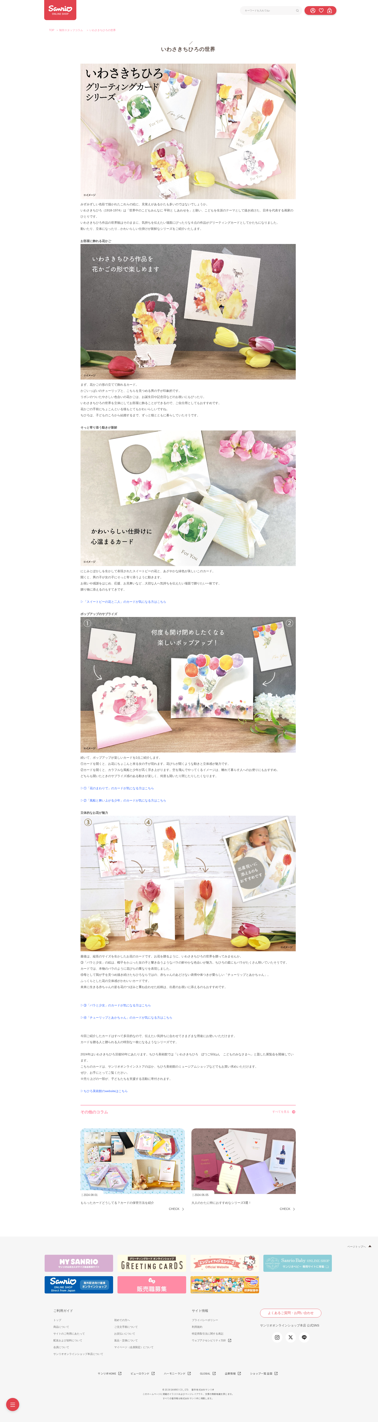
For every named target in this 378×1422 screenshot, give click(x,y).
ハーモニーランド (175, 1373)
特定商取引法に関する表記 (207, 1333)
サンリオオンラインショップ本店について (78, 1354)
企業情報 (230, 1373)
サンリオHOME (107, 1373)
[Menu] (12, 1404)
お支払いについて (124, 1333)
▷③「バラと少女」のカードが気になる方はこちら (115, 1005)
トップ (57, 1320)
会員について (61, 1347)
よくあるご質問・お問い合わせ (291, 1313)
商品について (61, 1326)
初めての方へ (122, 1320)
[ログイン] (313, 10)
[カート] (329, 10)
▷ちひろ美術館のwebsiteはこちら (104, 1091)
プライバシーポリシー (205, 1320)
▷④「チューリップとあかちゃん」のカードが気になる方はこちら (126, 1017)
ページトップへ (356, 1246)
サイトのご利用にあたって (69, 1333)
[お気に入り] (321, 10)
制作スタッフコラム (71, 30)
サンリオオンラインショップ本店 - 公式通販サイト (60, 10)
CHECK (174, 1209)
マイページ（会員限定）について (134, 1347)
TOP (51, 30)
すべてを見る (280, 1111)
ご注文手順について (126, 1326)
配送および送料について (67, 1340)
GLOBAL (205, 1373)
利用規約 (197, 1326)
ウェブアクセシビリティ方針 (209, 1340)
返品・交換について (126, 1340)
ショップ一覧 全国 (261, 1373)
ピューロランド (140, 1373)
